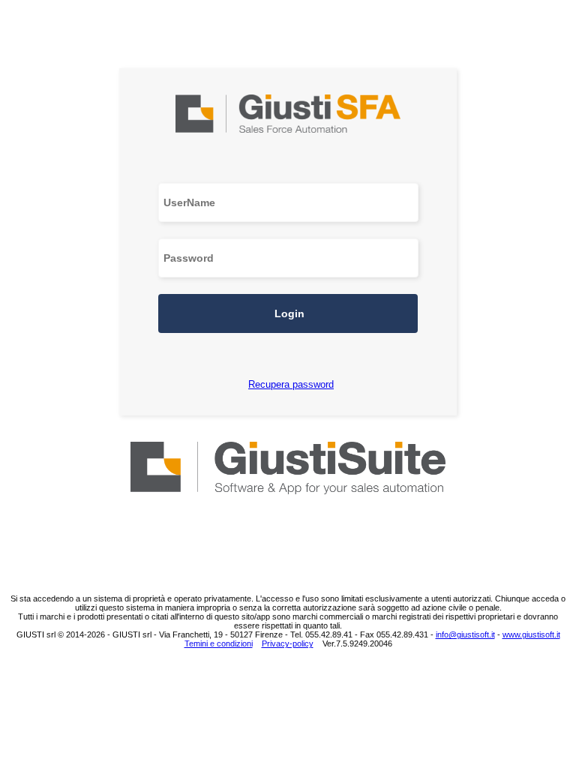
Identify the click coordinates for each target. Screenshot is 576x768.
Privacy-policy (288, 643)
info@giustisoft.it (465, 634)
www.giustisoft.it (531, 634)
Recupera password (291, 384)
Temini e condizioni (218, 643)
